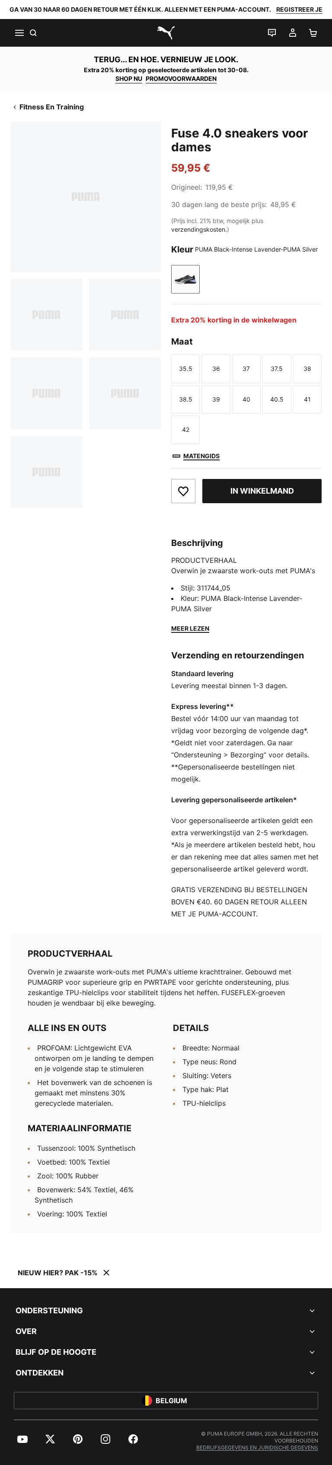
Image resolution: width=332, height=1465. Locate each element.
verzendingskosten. (199, 229)
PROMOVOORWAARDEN (181, 78)
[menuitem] (22, 1439)
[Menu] (19, 32)
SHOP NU (128, 78)
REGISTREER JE (299, 9)
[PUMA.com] (166, 32)
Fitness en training (51, 106)
